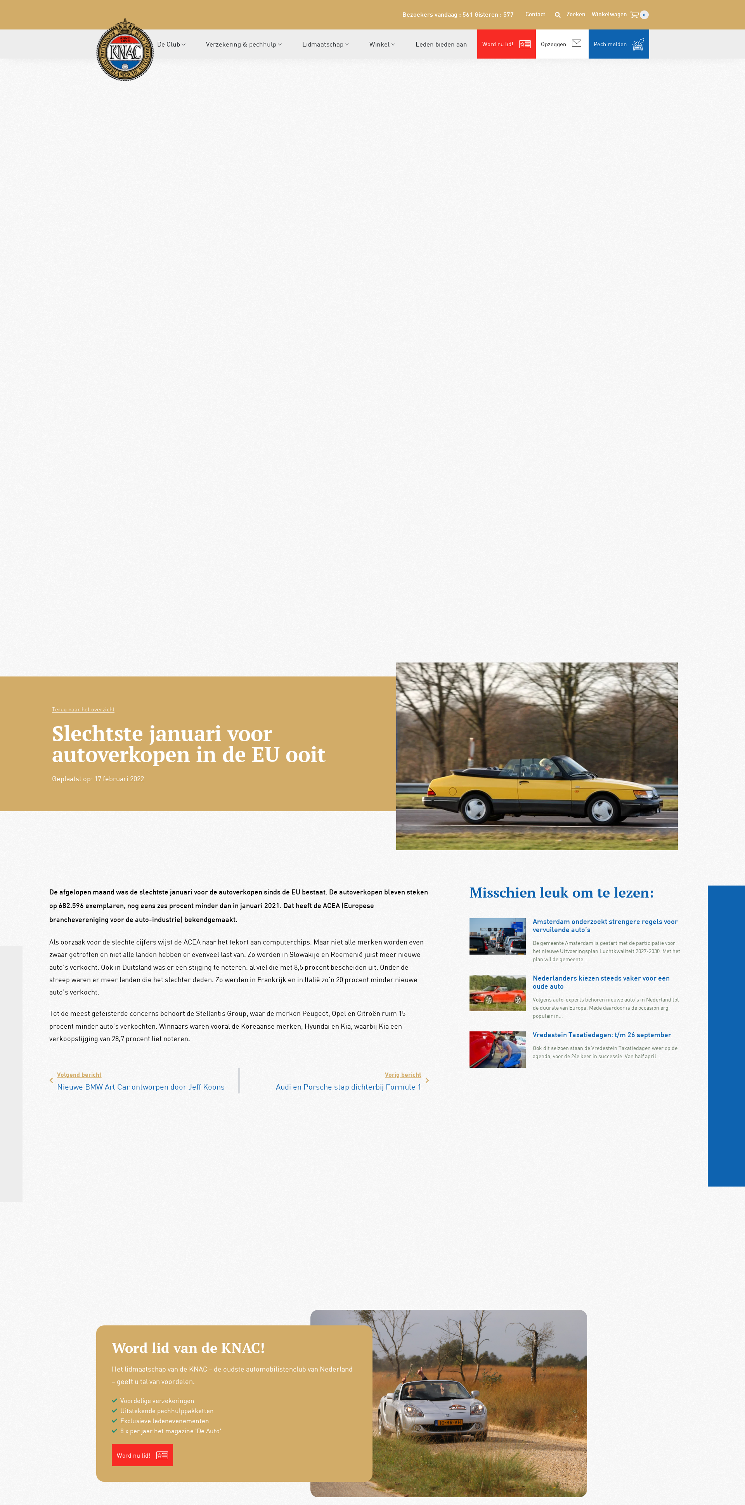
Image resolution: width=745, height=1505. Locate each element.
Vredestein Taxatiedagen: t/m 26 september (602, 1035)
